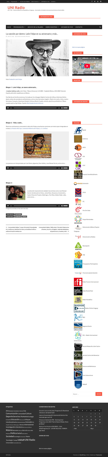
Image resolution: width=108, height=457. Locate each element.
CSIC (83, 165)
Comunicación (12, 413)
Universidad (9, 443)
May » (92, 428)
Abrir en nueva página (78, 47)
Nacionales (15, 430)
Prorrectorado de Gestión (89, 273)
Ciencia (21, 411)
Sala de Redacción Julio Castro (91, 346)
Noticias (20, 430)
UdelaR (84, 384)
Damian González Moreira (23, 36)
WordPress (83, 455)
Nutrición (25, 430)
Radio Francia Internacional (90, 282)
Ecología (31, 417)
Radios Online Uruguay (91, 308)
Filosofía (7, 424)
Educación (15, 419)
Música (24, 216)
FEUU (84, 192)
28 (87, 425)
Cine (24, 411)
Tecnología (9, 440)
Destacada (18, 214)
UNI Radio (16, 7)
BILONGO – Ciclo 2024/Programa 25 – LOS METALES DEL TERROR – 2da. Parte (53, 428)
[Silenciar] (62, 108)
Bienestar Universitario (14, 411)
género (18, 424)
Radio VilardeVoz (87, 299)
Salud (19, 433)
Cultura (28, 413)
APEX (84, 147)
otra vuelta (30, 430)
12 (78, 419)
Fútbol (15, 424)
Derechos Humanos (20, 416)
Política (13, 433)
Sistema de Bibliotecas (89, 366)
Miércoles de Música (27, 427)
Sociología (17, 436)
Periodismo (8, 433)
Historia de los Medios (88, 237)
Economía (8, 419)
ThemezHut (99, 455)
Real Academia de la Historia (35, 103)
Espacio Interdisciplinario (89, 174)
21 (87, 422)
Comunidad (21, 414)
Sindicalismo (25, 433)
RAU (83, 317)
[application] (37, 108)
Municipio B (85, 246)
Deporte (9, 416)
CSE (83, 156)
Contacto (53, 1)
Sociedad (10, 436)
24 (99, 422)
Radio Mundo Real (87, 291)
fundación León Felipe (15, 79)
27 (82, 425)
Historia (22, 425)
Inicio (8, 1)
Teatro (28, 436)
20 (82, 422)
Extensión (85, 183)
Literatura (18, 216)
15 (91, 419)
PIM (83, 255)
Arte (7, 411)
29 (91, 425)
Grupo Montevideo (87, 219)
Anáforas (85, 139)
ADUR (84, 130)
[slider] (65, 107)
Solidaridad (22, 436)
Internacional (29, 424)
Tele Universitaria (87, 375)
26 (78, 425)
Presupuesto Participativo (90, 264)
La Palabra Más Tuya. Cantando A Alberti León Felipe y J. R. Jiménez (29, 128)
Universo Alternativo (17, 442)
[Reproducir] (8, 108)
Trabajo (15, 440)
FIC (83, 201)
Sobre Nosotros (35, 1)
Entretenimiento (21, 422)
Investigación (10, 427)
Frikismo (11, 424)
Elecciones (22, 419)
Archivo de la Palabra (25, 1)
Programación (14, 1)
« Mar (75, 428)
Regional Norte (87, 326)
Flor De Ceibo (86, 210)
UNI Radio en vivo (45, 1)
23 (95, 422)
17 (99, 419)
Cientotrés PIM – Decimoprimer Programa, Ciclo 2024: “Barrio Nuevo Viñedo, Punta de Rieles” (53, 422)
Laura (40, 415)
